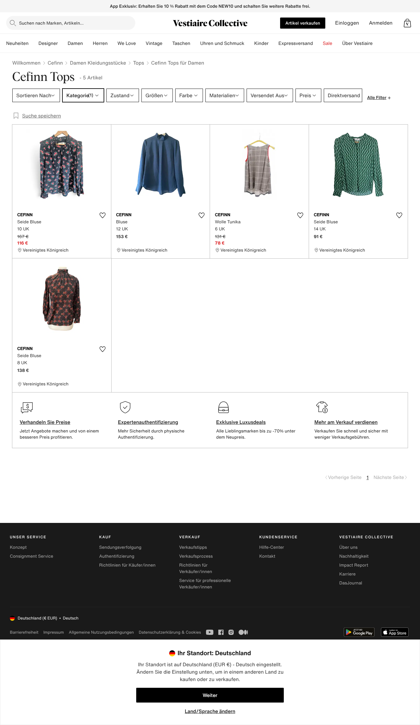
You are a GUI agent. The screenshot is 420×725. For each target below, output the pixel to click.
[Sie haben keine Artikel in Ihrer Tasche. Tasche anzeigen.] (407, 23)
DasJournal (350, 583)
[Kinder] (273, 43)
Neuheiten (17, 43)
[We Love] (140, 43)
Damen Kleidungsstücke (98, 62)
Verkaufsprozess (196, 556)
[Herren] (112, 43)
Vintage (154, 43)
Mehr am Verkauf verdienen (346, 422)
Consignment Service (31, 556)
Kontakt (267, 556)
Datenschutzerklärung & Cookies (170, 632)
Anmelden (381, 23)
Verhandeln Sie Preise (45, 422)
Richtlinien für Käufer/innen (127, 565)
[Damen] (87, 43)
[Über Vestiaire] (377, 43)
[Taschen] (195, 43)
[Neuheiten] (33, 43)
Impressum (53, 632)
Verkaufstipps (193, 547)
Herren (100, 43)
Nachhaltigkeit (354, 556)
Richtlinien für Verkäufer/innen (195, 568)
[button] (407, 23)
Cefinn (55, 62)
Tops (138, 62)
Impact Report (353, 565)
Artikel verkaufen (302, 23)
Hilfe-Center (271, 547)
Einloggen (347, 23)
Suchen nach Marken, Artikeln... (51, 23)
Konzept (18, 547)
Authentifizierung (116, 556)
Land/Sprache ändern (210, 711)
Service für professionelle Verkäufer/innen (205, 583)
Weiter (210, 695)
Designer (48, 43)
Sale (327, 43)
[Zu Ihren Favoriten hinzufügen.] (102, 215)
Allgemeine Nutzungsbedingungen (101, 632)
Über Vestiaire (357, 43)
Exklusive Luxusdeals (241, 422)
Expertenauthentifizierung (148, 422)
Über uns (348, 547)
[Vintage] (167, 43)
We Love (126, 43)
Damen (75, 43)
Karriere (347, 574)
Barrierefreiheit (24, 632)
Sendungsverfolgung (120, 547)
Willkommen (26, 62)
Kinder (261, 43)
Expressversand (295, 43)
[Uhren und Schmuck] (249, 43)
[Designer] (62, 43)
